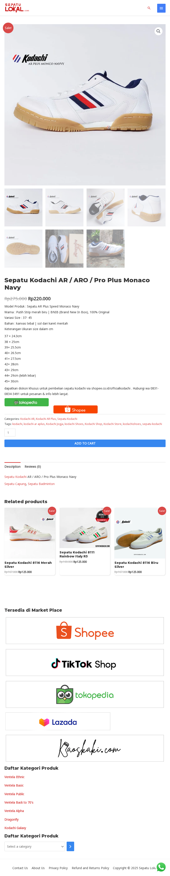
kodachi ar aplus (34, 424)
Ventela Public (14, 794)
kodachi (17, 424)
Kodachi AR (27, 419)
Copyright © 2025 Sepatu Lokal (135, 868)
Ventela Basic (13, 785)
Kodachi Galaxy (15, 828)
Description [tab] (12, 466)
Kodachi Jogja (54, 424)
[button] (158, 31)
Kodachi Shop (93, 424)
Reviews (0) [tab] (33, 466)
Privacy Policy (58, 868)
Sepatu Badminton (41, 484)
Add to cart (85, 443)
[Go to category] (70, 846)
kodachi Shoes (74, 424)
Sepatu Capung (15, 484)
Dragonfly (11, 819)
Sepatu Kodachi (67, 419)
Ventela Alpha (14, 811)
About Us (38, 868)
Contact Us (20, 868)
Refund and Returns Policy (90, 868)
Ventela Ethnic (14, 777)
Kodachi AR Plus (46, 419)
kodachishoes (132, 424)
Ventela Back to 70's (18, 802)
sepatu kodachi (152, 424)
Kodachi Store (113, 424)
